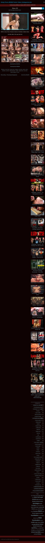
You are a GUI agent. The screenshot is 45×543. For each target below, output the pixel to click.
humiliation (3, 70)
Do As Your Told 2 (25, 74)
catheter (38, 447)
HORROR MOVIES (38, 486)
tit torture (17, 72)
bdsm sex (38, 499)
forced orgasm (35, 513)
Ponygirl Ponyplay (38, 416)
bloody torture (12, 69)
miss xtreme (38, 468)
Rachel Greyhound (37, 526)
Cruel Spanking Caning (38, 407)
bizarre (42, 499)
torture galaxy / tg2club (38, 442)
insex (39, 515)
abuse (4, 69)
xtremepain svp (38, 484)
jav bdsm (7, 70)
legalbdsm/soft (38, 464)
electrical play (40, 508)
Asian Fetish (7, 69)
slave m (38, 471)
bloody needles (38, 420)
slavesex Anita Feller (38, 473)
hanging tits (38, 460)
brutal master (38, 446)
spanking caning (38, 475)
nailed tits (38, 429)
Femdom (38, 410)
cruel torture (20, 69)
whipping (39, 534)
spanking (34, 528)
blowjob (41, 501)
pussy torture (39, 524)
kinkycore (38, 462)
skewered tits (38, 438)
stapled (38, 440)
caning (40, 507)
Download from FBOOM (15, 66)
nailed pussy (38, 427)
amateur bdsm (35, 495)
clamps (38, 449)
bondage (16, 69)
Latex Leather (38, 412)
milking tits (38, 466)
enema (24, 69)
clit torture (38, 451)
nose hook (25, 70)
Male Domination (12, 70)
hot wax (41, 513)
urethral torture (38, 479)
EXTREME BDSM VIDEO (38, 418)
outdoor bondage (13, 72)
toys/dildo (38, 532)
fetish (27, 69)
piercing (38, 433)
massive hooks (38, 425)
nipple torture (21, 70)
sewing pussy (38, 436)
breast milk (37, 505)
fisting (43, 511)
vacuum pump (38, 481)
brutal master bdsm (34, 507)
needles (17, 70)
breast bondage (38, 444)
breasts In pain (41, 505)
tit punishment (39, 530)
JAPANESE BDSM (18, 10)
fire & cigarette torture (38, 457)
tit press (38, 477)
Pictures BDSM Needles (38, 490)
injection (38, 423)
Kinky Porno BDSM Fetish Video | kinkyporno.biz (16, 2)
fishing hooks (38, 422)
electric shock (38, 453)
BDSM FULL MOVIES (38, 405)
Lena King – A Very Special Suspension (9, 74)
